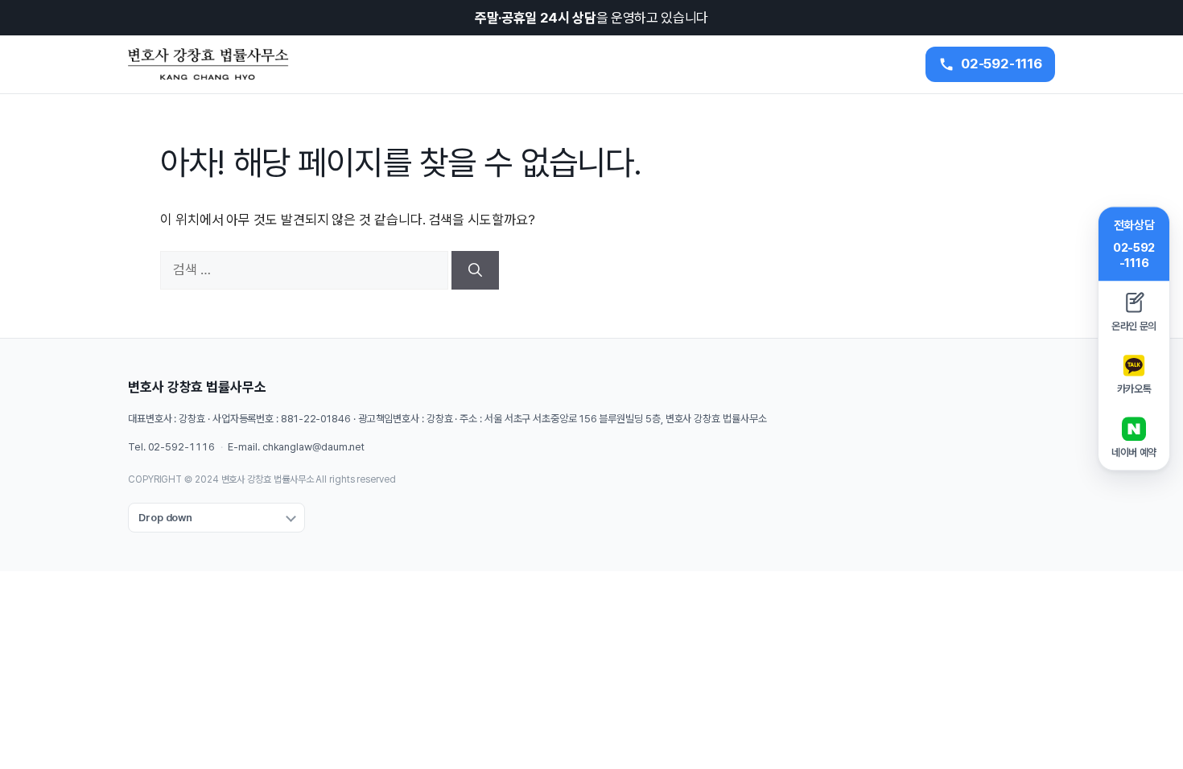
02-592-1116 (181, 447)
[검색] (475, 270)
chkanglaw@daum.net (313, 447)
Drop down (165, 518)
